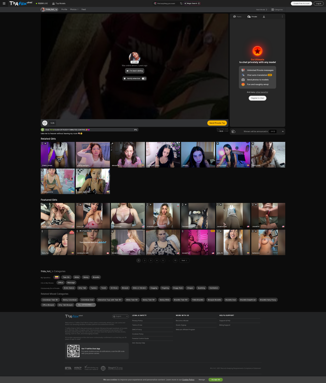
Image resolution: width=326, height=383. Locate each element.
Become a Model (182, 321)
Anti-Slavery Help (138, 343)
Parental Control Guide (140, 338)
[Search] (181, 3)
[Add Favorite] (44, 123)
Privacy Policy (137, 321)
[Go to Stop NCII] (115, 368)
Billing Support (224, 325)
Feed (84, 9)
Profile (64, 9)
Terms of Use (137, 325)
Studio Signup (181, 325)
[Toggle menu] (4, 3)
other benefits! (262, 92)
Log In (318, 3)
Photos (74, 9)
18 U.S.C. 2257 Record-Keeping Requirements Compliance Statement (235, 368)
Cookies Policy (137, 334)
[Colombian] (56, 277)
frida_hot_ (46, 271)
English (118, 316)
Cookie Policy (188, 380)
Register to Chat (257, 98)
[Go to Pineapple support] (103, 368)
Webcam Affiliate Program (185, 329)
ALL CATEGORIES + (85, 305)
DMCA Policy (137, 329)
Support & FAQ (224, 321)
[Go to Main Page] (21, 3)
